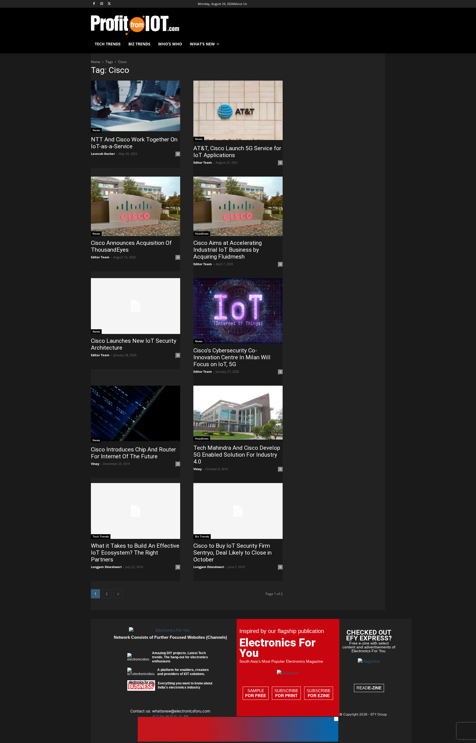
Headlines (202, 233)
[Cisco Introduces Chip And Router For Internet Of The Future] (135, 414)
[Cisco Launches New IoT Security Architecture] (135, 306)
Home (95, 61)
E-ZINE (375, 688)
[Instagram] (102, 4)
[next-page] (118, 593)
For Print (286, 695)
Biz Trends (202, 536)
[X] (109, 4)
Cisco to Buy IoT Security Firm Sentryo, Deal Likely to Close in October (232, 552)
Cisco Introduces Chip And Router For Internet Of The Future (133, 453)
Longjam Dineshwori (106, 567)
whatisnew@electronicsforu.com (181, 711)
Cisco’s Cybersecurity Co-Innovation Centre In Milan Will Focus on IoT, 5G (232, 357)
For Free (255, 695)
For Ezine (319, 695)
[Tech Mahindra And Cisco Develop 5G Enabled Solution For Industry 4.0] (238, 413)
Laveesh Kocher (103, 154)
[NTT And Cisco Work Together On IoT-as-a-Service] (135, 107)
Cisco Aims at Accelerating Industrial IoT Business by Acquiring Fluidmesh (227, 250)
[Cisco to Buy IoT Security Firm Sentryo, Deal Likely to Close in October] (238, 511)
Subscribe (286, 693)
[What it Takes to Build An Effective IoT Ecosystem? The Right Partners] (135, 511)
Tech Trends (101, 536)
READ (369, 688)
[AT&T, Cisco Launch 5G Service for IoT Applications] (238, 111)
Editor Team (202, 162)
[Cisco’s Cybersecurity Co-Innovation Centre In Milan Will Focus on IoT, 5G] (238, 311)
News (96, 130)
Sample (255, 693)
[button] (378, 44)
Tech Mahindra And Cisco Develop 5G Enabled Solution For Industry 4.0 (236, 455)
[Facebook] (94, 4)
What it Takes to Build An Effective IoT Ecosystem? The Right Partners (135, 552)
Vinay (95, 464)
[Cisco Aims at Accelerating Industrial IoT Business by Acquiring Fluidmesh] (238, 206)
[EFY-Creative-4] (238, 740)
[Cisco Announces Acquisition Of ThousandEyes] (135, 206)
